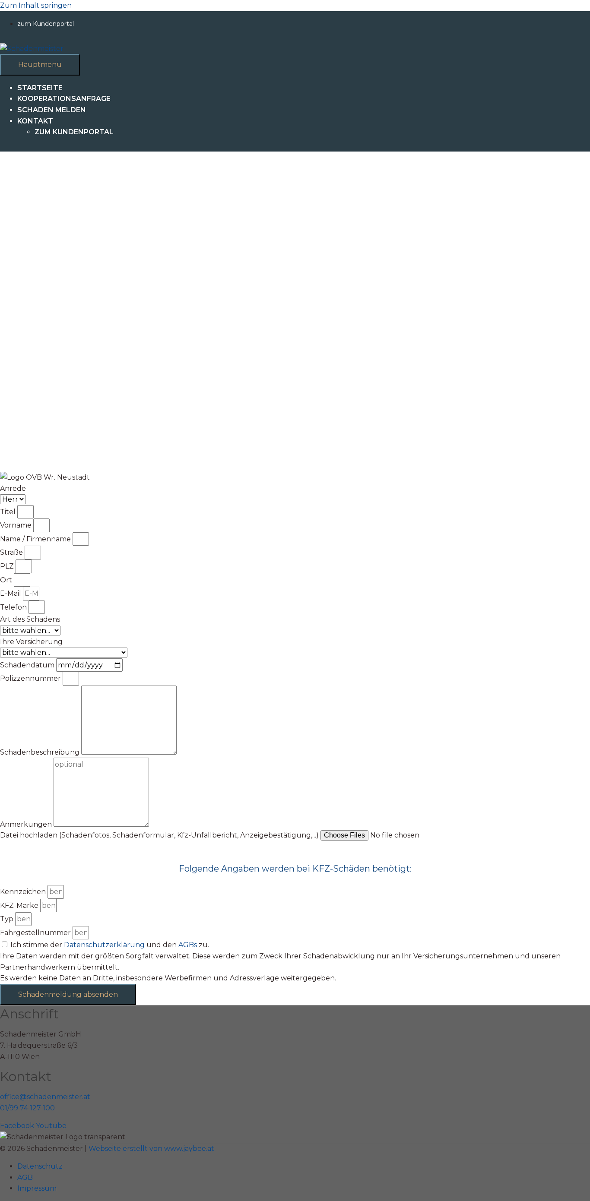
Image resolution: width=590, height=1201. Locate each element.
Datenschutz (40, 1166)
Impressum (37, 1188)
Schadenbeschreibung (40, 752)
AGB (25, 1177)
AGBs (187, 945)
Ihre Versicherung (31, 642)
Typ (7, 919)
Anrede (13, 488)
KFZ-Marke (20, 905)
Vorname (16, 525)
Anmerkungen (27, 824)
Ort (7, 580)
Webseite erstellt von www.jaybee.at (151, 1148)
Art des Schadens (30, 619)
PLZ (8, 566)
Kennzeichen (24, 892)
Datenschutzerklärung (104, 945)
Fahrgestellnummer (36, 933)
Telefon (14, 607)
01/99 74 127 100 (27, 1108)
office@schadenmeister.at (45, 1097)
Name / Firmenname (36, 539)
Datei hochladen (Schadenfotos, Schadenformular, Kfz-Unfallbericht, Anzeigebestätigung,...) (160, 835)
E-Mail (11, 593)
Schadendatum (28, 665)
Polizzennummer (31, 678)
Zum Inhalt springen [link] (36, 5)
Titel (8, 512)
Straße (12, 552)
